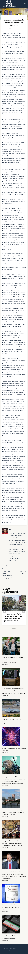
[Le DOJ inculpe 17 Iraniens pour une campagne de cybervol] (14, 924)
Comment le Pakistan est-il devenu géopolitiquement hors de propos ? (7, 572)
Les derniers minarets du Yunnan (22, 569)
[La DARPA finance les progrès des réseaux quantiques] (14, 736)
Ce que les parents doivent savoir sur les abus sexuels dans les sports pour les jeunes (13, 907)
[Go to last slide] (4, 611)
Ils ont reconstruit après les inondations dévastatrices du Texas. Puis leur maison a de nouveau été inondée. (14, 660)
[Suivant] (23, 611)
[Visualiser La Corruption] (9, 4)
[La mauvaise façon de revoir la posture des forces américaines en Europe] (14, 708)
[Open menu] (24, 4)
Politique (14, 17)
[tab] (12, 628)
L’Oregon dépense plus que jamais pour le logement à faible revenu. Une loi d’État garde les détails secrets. (14, 812)
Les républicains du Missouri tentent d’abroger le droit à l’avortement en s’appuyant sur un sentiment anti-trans (12, 843)
